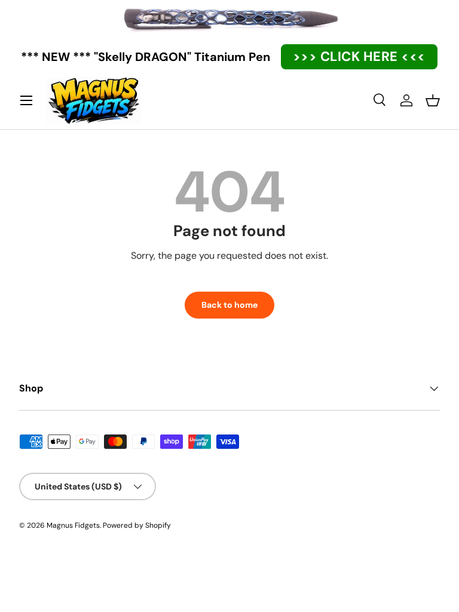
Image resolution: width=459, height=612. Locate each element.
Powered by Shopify (137, 525)
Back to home (229, 304)
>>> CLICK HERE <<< (359, 56)
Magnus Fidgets (73, 525)
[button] (433, 100)
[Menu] (26, 100)
